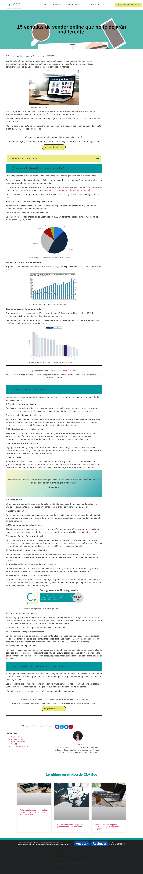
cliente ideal (91, 532)
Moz (28, 320)
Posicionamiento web (18, 742)
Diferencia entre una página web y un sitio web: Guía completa (71, 826)
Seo (12, 744)
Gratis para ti (72, 5)
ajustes (66, 844)
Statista (15, 217)
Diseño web (15, 737)
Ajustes (117, 843)
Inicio (45, 5)
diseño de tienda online (63, 371)
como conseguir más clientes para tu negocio (70, 190)
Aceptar (82, 843)
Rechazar (99, 843)
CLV (84, 5)
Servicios (57, 5)
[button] (96, 158)
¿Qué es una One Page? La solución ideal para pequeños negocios (107, 827)
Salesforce (17, 313)
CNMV (17, 266)
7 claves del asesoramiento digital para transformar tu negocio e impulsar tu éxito (34, 812)
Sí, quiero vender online (54, 709)
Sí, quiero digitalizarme (54, 147)
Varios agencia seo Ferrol (20, 746)
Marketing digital (17, 739)
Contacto (95, 5)
